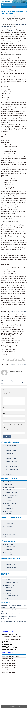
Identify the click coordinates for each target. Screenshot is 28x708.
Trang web (5, 418)
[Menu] (14, 7)
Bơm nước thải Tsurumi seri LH (9, 487)
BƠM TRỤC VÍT (5, 598)
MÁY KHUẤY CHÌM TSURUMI (8, 529)
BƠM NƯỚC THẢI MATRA (7, 549)
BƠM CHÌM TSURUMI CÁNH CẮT (9, 472)
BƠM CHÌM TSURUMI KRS (8, 484)
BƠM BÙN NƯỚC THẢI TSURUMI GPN (10, 503)
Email (4, 413)
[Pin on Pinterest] (19, 359)
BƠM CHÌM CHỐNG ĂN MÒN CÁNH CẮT (10, 469)
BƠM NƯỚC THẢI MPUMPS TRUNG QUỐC (11, 582)
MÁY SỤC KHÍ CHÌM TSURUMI (8, 523)
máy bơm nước (20, 364)
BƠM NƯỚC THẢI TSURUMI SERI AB (10, 567)
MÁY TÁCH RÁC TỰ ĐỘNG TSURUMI (10, 537)
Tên (4, 407)
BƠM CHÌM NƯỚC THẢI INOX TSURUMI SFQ (11, 466)
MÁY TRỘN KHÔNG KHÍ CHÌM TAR (9, 534)
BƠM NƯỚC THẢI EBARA (7, 593)
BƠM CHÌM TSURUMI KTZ (7, 481)
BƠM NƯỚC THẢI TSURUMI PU (8, 453)
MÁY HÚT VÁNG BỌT (7, 531)
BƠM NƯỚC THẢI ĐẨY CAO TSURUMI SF (10, 461)
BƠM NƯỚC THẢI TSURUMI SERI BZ (9, 448)
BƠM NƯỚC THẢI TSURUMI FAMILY (9, 564)
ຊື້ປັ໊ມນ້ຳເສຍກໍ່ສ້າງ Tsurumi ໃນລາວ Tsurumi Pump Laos (12, 613)
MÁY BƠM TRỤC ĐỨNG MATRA (9, 546)
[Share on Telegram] (24, 359)
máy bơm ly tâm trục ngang (10, 31)
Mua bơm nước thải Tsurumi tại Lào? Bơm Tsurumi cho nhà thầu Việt (14, 610)
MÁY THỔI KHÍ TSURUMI (7, 521)
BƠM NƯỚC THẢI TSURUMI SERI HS (10, 562)
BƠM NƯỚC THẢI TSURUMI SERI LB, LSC (10, 570)
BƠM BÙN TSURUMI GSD (7, 505)
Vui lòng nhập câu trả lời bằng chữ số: (10, 429)
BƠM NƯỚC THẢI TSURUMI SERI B (9, 445)
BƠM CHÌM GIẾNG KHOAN (7, 554)
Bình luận (5, 395)
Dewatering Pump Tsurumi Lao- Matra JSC (9, 616)
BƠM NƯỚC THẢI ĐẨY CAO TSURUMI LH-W (11, 492)
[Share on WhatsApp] (8, 359)
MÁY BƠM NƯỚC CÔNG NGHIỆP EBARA (10, 595)
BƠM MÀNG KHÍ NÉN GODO (8, 587)
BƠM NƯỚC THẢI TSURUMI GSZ (9, 508)
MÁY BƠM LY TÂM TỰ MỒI (8, 552)
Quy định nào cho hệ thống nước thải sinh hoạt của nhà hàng (7, 381)
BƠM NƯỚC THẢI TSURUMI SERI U (9, 450)
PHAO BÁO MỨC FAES (7, 577)
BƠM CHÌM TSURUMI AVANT (8, 474)
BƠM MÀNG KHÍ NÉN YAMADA (8, 585)
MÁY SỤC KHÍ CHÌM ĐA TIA (8, 526)
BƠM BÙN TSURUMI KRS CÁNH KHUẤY (10, 495)
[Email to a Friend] (16, 359)
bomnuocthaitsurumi (19, 22)
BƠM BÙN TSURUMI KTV (7, 497)
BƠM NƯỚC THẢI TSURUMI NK (8, 513)
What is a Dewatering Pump (6, 618)
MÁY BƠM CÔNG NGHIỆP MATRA (9, 544)
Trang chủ (3, 11)
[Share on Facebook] (11, 359)
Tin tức (14, 16)
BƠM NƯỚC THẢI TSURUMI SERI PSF (10, 458)
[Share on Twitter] (13, 359)
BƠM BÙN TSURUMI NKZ (7, 500)
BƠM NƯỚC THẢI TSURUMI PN (8, 456)
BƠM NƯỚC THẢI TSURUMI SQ (8, 464)
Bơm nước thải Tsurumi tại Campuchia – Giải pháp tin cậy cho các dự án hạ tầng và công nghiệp (13, 606)
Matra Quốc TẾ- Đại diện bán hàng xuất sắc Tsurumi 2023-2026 (13, 621)
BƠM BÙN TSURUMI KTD (7, 511)
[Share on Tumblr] (21, 359)
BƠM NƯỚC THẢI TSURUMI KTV (9, 489)
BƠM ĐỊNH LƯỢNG (6, 579)
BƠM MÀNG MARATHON (7, 590)
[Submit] (25, 4)
